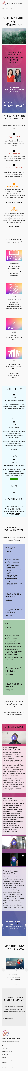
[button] (3, 970)
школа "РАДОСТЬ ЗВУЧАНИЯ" (14, 3)
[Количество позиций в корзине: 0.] (11, 8)
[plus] (14, 492)
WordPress (12, 1067)
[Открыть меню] (3, 8)
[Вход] (6, 8)
